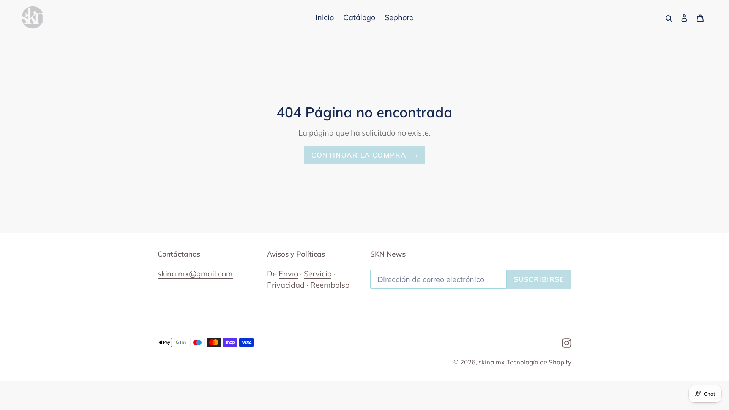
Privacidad (286, 285)
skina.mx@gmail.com (195, 273)
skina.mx (491, 362)
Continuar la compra (358, 155)
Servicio (317, 273)
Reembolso (329, 285)
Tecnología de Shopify (539, 362)
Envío (288, 273)
